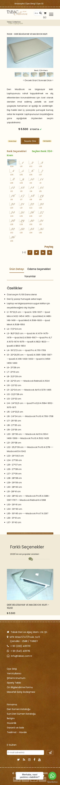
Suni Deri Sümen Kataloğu (21, 713)
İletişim (11, 718)
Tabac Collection (14, 22)
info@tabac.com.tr (21, 656)
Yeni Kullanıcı (14, 673)
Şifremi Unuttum (16, 678)
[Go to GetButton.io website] (52, 782)
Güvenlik (11, 723)
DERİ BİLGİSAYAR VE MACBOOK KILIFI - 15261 (28, 606)
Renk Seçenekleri (30, 153)
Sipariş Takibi (14, 682)
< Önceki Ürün (30, 80)
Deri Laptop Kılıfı (16, 23)
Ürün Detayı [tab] (16, 269)
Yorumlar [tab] (30, 276)
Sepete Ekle (30, 141)
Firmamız (12, 704)
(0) (44, 17)
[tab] (47, 141)
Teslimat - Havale (17, 732)
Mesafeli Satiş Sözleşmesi (21, 692)
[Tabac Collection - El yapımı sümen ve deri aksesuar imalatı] (17, 12)
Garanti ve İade (15, 727)
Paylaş (48, 247)
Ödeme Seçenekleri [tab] (39, 269)
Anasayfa (19, 3)
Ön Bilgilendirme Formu (20, 687)
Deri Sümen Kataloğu (18, 709)
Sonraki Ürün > (46, 80)
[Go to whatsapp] (52, 776)
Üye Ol (40, 3)
